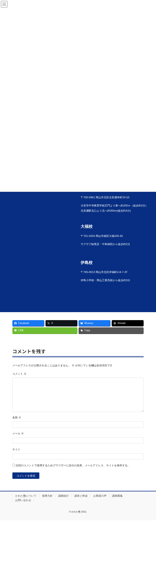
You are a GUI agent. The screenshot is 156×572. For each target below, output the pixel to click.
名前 (16, 417)
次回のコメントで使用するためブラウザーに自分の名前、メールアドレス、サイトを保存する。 (73, 465)
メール (18, 433)
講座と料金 (81, 495)
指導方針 (47, 495)
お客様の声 (100, 495)
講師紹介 (63, 495)
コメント (19, 373)
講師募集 (117, 495)
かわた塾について (26, 495)
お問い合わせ (23, 500)
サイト (16, 449)
